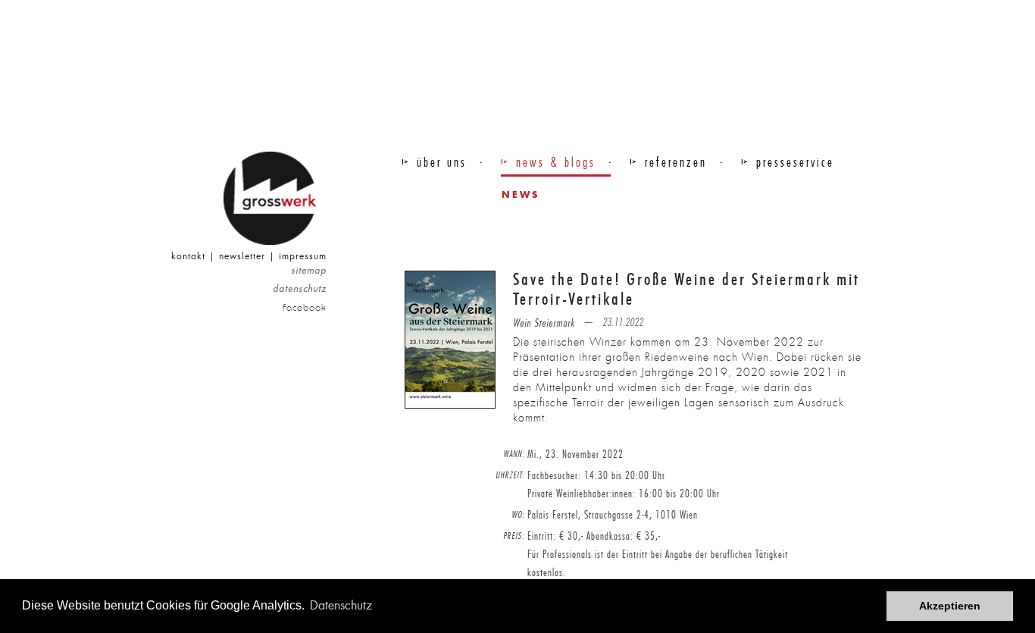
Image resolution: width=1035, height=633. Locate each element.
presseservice (795, 162)
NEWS (520, 194)
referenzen (676, 162)
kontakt (188, 256)
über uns (442, 162)
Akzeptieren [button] (949, 606)
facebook (305, 307)
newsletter (242, 256)
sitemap (309, 271)
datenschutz (300, 289)
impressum (303, 256)
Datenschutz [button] (341, 605)
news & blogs (556, 162)
